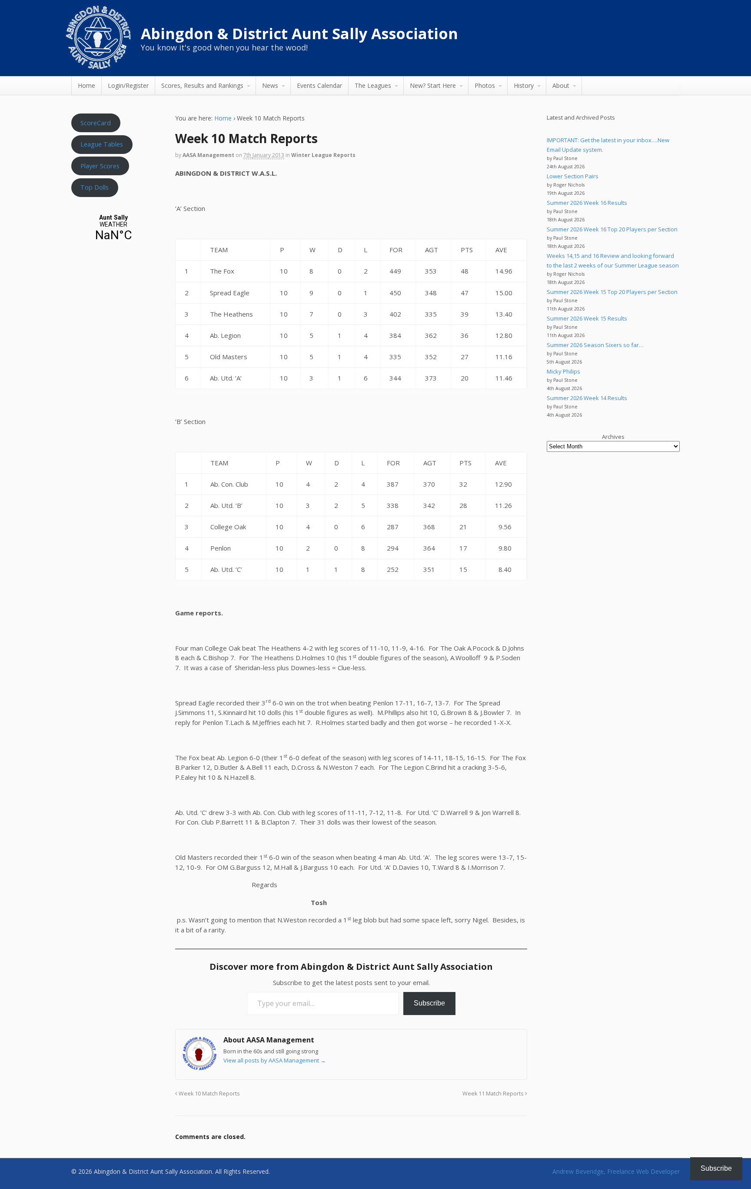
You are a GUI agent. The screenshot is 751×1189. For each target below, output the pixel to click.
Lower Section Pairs (572, 176)
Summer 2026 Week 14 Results (587, 398)
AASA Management (208, 155)
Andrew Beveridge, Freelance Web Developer (616, 1171)
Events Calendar (319, 85)
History (524, 85)
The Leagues (373, 85)
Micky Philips (563, 371)
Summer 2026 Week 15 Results (587, 318)
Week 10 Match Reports (208, 1093)
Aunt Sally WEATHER (113, 228)
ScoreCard (95, 122)
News (270, 85)
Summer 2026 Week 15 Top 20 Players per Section (612, 292)
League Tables (101, 144)
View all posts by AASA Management (274, 1060)
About (560, 85)
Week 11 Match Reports (493, 1093)
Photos (485, 85)
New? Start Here (433, 85)
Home (86, 85)
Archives (613, 437)
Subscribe (429, 1003)
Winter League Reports (323, 155)
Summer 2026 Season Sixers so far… (595, 345)
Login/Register (128, 85)
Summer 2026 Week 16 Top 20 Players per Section (612, 229)
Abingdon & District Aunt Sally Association (299, 33)
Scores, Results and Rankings (202, 85)
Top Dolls (94, 187)
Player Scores (100, 165)
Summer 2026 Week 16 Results (587, 203)
